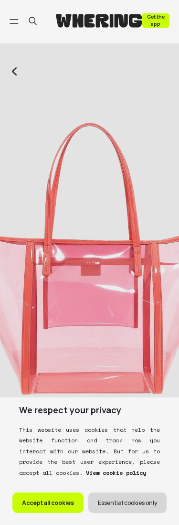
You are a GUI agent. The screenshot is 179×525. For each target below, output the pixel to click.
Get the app (156, 20)
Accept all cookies (48, 503)
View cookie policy (114, 473)
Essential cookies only (127, 503)
